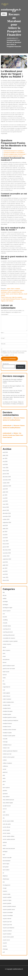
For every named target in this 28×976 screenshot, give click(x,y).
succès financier (14, 294)
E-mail (3, 338)
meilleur (5, 760)
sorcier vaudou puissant (9, 839)
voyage (4, 888)
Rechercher (6, 363)
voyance (5, 891)
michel (4, 769)
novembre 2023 (7, 553)
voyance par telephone (8, 927)
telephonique (6, 879)
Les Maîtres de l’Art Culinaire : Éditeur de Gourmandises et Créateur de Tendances (13, 402)
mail (4, 690)
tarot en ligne (6, 863)
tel (3, 873)
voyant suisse (6, 940)
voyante (5, 943)
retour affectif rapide (8, 802)
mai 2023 (5, 571)
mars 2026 (5, 467)
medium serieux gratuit (8, 757)
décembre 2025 (7, 476)
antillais (4, 598)
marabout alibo (6, 705)
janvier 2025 (6, 510)
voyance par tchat (7, 924)
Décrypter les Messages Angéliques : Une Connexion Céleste (13, 386)
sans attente (6, 815)
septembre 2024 (7, 522)
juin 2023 (5, 568)
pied (4, 775)
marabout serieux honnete (9, 729)
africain (4, 595)
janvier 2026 (6, 473)
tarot (4, 854)
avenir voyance (6, 610)
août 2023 (5, 562)
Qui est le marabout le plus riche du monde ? (15, 154)
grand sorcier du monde (9, 668)
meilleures (5, 766)
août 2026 (5, 452)
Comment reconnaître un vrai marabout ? (14, 152)
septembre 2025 (7, 486)
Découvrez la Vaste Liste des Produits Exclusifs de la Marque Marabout (12, 391)
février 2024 (6, 543)
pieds (4, 778)
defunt (4, 647)
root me (5, 808)
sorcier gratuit (6, 830)
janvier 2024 (6, 547)
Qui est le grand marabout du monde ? (13, 156)
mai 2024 (5, 534)
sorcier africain (6, 827)
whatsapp (5, 949)
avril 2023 (5, 574)
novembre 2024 (7, 516)
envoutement (6, 659)
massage (5, 741)
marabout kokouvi (7, 723)
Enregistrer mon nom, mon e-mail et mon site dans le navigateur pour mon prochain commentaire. (14, 351)
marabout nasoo (7, 726)
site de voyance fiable (8, 821)
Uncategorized (11, 40)
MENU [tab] (4, 14)
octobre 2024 (6, 519)
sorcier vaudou (6, 833)
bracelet (5, 616)
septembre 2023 (7, 559)
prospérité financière (17, 292)
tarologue (5, 851)
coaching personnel (8, 632)
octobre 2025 (6, 482)
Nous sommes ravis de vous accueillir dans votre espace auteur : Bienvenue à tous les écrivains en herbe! (14, 397)
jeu (3, 680)
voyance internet (7, 918)
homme (5, 674)
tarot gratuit (5, 866)
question (5, 790)
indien (4, 677)
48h (4, 592)
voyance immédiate (8, 915)
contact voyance (7, 644)
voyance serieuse (7, 930)
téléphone (5, 876)
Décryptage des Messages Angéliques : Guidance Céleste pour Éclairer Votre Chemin (13, 381)
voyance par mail (7, 921)
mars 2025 (5, 504)
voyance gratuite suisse (9, 909)
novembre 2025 (7, 479)
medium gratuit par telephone (10, 751)
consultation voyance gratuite (10, 641)
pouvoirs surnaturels (14, 290)
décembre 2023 (7, 550)
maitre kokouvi (6, 696)
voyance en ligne (7, 900)
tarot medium (6, 869)
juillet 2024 (5, 528)
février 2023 (6, 580)
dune (4, 653)
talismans (20, 294)
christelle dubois (7, 626)
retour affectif (6, 796)
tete (4, 882)
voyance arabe (6, 894)
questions (5, 793)
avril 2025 (5, 501)
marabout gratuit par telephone (10, 720)
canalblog (5, 619)
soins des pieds (7, 824)
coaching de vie (7, 629)
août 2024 (5, 525)
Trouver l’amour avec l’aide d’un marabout (11, 297)
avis (4, 613)
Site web (3, 343)
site (4, 818)
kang (4, 683)
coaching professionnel (8, 635)
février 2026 (6, 470)
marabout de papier (8, 711)
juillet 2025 (5, 492)
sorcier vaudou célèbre (8, 836)
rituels (7, 294)
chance (12, 288)
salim (4, 812)
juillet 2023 (5, 565)
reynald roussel (6, 805)
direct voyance (6, 650)
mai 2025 (5, 498)
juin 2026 (5, 458)
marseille (5, 738)
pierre (4, 781)
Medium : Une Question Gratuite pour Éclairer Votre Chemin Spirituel (13, 435)
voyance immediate (8, 912)
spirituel (5, 842)
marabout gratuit (7, 714)
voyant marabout (7, 933)
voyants (5, 946)
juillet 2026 (5, 455)
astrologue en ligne (7, 607)
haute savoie (6, 671)
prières (9, 292)
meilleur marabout (7, 763)
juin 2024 (5, 531)
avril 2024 (5, 537)
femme (4, 662)
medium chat (6, 747)
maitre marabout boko (8, 702)
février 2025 (6, 507)
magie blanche (6, 687)
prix (4, 784)
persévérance (4, 290)
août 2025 (5, 489)
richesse (3, 294)
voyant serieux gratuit (8, 936)
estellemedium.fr (11, 9)
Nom (2, 332)
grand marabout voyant (8, 665)
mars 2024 (5, 540)
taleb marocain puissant (9, 848)
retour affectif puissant (8, 799)
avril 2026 (5, 464)
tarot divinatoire (6, 860)
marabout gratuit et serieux (9, 717)
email (4, 656)
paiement (5, 772)
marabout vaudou (7, 732)
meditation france (7, 744)
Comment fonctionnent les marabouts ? (14, 150)
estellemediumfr (7, 418)
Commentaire (5, 314)
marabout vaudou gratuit (9, 735)
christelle (5, 623)
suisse (4, 845)
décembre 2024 (7, 513)
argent (8, 288)
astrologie (5, 601)
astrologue (5, 604)
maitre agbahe (6, 693)
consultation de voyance (9, 638)
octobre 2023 (6, 556)
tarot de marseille (7, 857)
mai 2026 (5, 461)
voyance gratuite (7, 903)
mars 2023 (5, 577)
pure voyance (6, 787)
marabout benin (7, 708)
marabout (17, 288)
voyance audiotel (7, 897)
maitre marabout (7, 699)
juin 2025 (5, 495)
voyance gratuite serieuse (9, 906)
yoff (4, 952)
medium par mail (7, 754)
